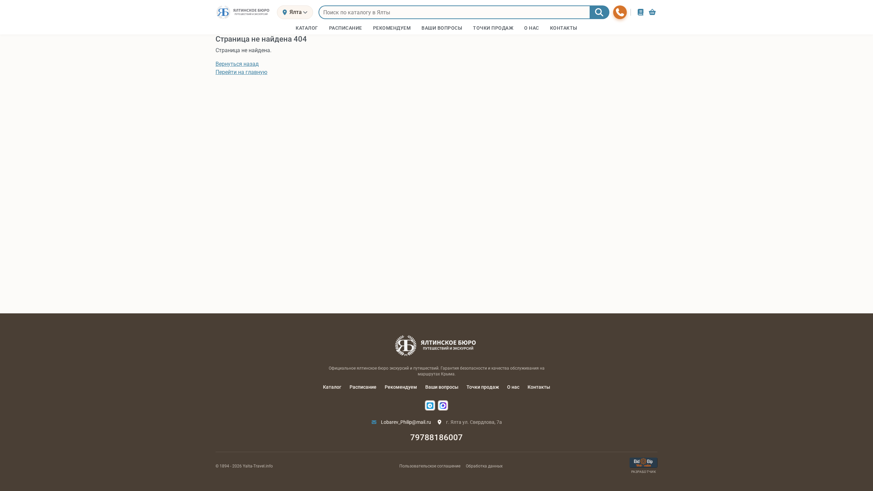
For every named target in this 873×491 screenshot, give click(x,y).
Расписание (363, 387)
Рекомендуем (401, 387)
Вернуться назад (237, 64)
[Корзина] (652, 12)
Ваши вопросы (441, 387)
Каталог (332, 387)
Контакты (539, 387)
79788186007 (436, 437)
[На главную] (243, 12)
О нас (513, 387)
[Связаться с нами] (620, 12)
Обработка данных (484, 466)
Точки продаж (483, 387)
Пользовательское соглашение (429, 466)
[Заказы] (640, 12)
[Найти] (599, 12)
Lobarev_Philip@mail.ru (405, 422)
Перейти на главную (241, 72)
